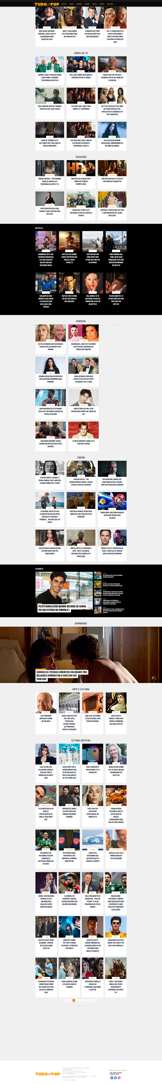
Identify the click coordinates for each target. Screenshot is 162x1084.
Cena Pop (110, 4)
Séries (102, 4)
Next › (90, 1000)
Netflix (64, 4)
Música (94, 4)
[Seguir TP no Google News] (118, 1071)
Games (71, 4)
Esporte (79, 4)
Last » (95, 1000)
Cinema (87, 4)
